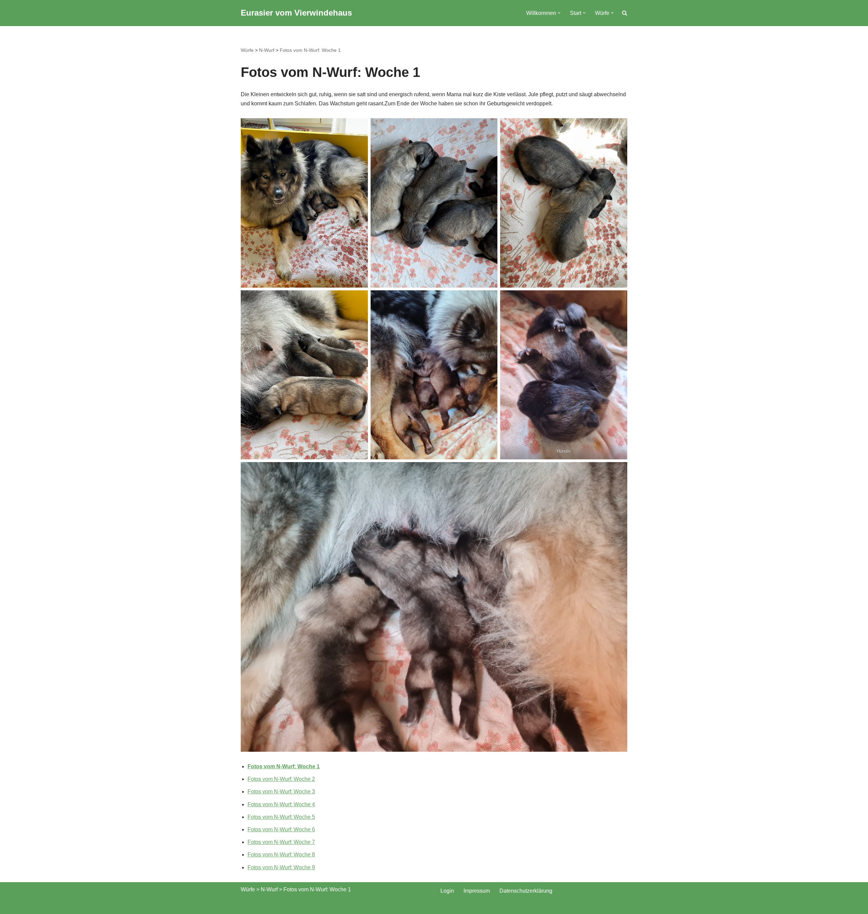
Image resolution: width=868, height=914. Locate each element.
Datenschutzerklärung (525, 891)
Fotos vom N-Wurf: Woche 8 (281, 854)
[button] (559, 13)
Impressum (476, 891)
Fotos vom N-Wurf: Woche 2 (281, 779)
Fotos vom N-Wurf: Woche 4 (281, 804)
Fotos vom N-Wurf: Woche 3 (281, 791)
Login (447, 891)
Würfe (247, 50)
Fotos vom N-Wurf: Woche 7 (281, 842)
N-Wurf (266, 50)
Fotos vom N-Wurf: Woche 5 (281, 817)
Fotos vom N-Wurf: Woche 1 (310, 50)
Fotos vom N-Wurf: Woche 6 (281, 829)
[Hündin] (563, 375)
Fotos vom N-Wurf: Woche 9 (281, 867)
